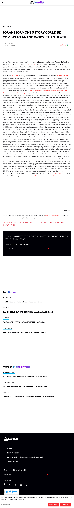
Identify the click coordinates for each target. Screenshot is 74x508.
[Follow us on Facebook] (4, 485)
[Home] (11, 440)
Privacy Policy (13, 452)
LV (55, 223)
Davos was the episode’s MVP (45, 176)
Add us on (62, 45)
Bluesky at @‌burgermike (53, 215)
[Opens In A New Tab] (11, 491)
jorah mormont (46, 223)
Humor (6, 318)
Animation (7, 328)
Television (7, 26)
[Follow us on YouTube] (21, 485)
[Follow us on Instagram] (15, 485)
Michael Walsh (9, 44)
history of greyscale (56, 173)
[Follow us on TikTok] (26, 485)
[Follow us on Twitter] (9, 485)
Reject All (65, 504)
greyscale (34, 223)
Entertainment (9, 372)
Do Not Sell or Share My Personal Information (26, 457)
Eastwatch (14, 76)
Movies (6, 308)
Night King (61, 223)
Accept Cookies (53, 504)
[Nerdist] (37, 2)
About (9, 448)
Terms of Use (12, 461)
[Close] (71, 498)
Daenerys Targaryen (19, 223)
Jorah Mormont (62, 76)
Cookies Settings (5, 504)
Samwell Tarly (9, 225)
